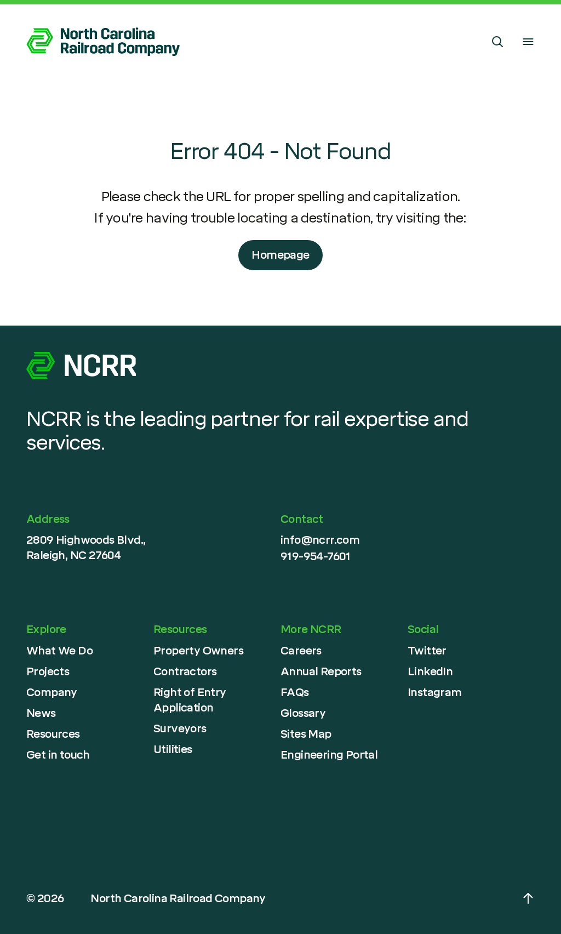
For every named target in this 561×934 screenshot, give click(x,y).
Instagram (435, 692)
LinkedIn (430, 671)
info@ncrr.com (319, 539)
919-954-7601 (315, 556)
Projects (47, 671)
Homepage (280, 254)
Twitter (427, 650)
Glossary (302, 713)
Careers (301, 650)
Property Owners (198, 650)
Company (51, 692)
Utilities (172, 749)
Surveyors (180, 728)
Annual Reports (321, 671)
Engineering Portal (328, 754)
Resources (53, 734)
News (41, 713)
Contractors (184, 671)
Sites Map (305, 734)
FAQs (294, 692)
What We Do (59, 650)
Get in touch (58, 754)
